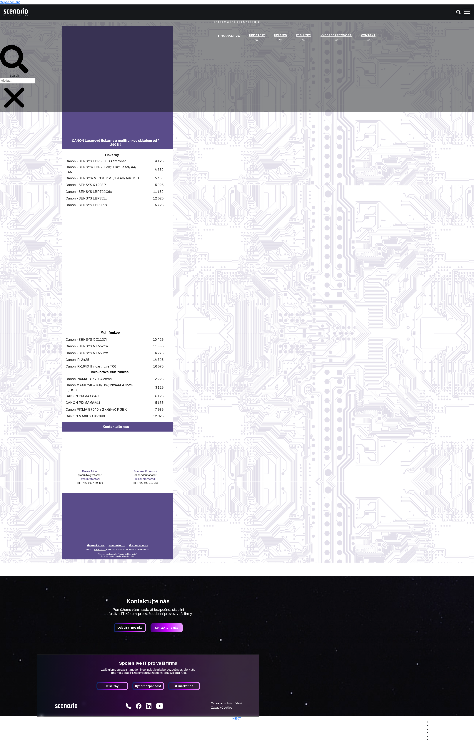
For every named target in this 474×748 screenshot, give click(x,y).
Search (14, 75)
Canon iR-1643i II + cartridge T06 (91, 366)
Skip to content (10, 2)
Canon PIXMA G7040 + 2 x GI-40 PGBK (96, 409)
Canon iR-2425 (77, 360)
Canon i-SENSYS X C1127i (86, 339)
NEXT (236, 718)
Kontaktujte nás (166, 627)
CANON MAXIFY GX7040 (85, 416)
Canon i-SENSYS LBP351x (86, 198)
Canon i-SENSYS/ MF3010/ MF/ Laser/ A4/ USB (102, 178)
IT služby (303, 35)
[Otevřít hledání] (458, 12)
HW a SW (280, 35)
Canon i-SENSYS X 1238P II (87, 185)
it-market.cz (229, 35)
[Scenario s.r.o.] (26, 722)
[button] (14, 59)
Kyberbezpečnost (336, 35)
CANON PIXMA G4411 (83, 403)
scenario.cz (117, 545)
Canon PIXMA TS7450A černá (89, 379)
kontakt (445, 739)
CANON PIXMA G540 (82, 396)
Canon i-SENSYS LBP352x (86, 205)
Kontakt (368, 35)
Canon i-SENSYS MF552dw (87, 346)
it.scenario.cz (138, 545)
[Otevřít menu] (467, 12)
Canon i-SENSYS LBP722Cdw (89, 192)
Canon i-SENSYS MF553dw (87, 353)
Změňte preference (109, 556)
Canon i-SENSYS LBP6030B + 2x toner (96, 161)
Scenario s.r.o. (100, 550)
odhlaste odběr (128, 556)
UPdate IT (257, 35)
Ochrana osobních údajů (226, 703)
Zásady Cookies (221, 707)
